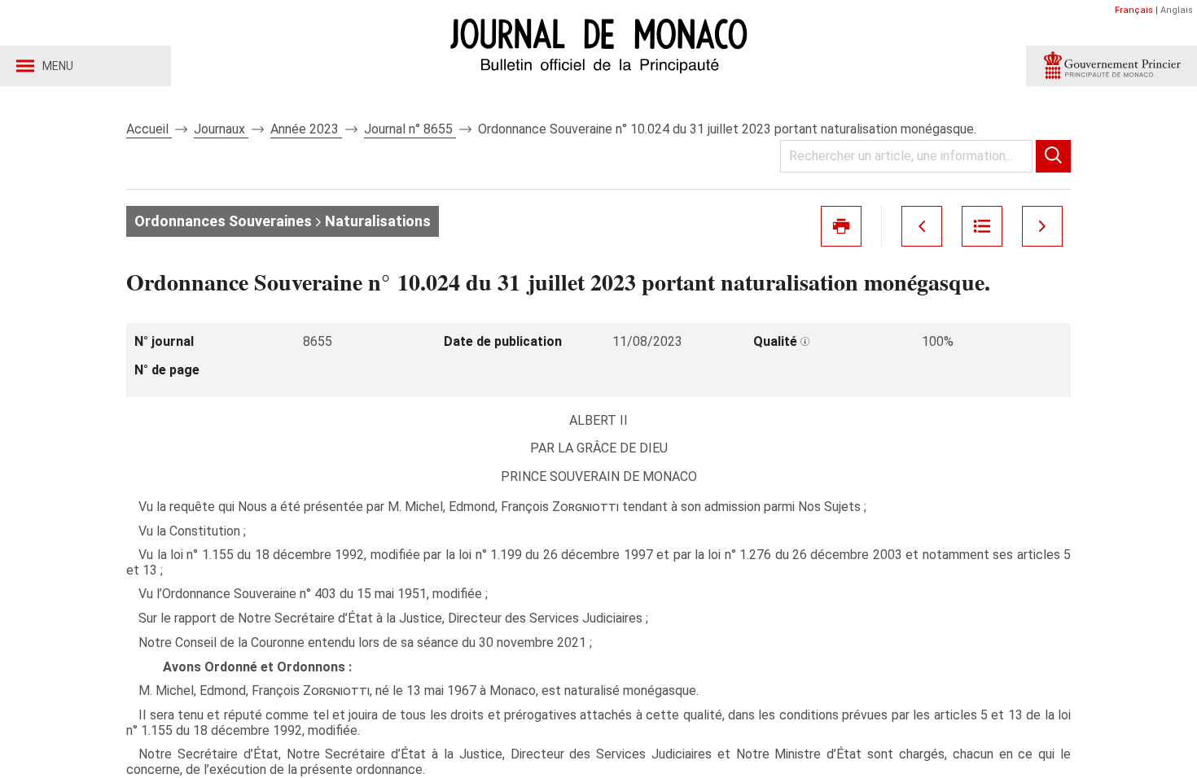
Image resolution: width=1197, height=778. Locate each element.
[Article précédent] (921, 226)
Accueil (149, 129)
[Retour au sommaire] (982, 226)
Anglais (1176, 10)
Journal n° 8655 (410, 129)
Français (1134, 10)
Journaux (221, 129)
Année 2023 (306, 129)
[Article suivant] (1042, 226)
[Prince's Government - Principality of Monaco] (1111, 66)
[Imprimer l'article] (841, 226)
